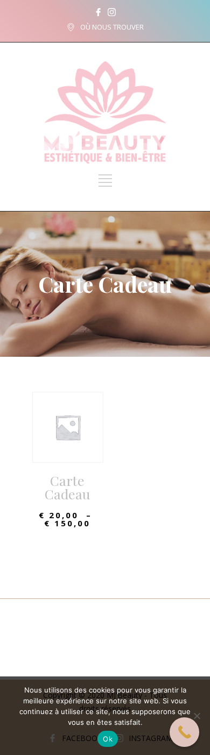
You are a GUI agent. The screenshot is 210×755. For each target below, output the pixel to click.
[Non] (196, 715)
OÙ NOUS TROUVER (112, 27)
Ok (108, 739)
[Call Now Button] (184, 732)
